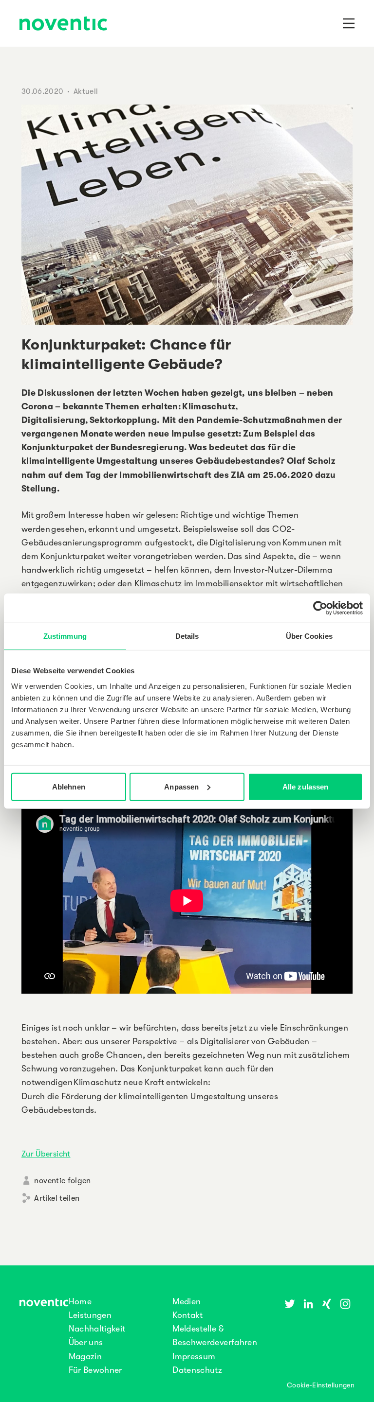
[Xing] (327, 1304)
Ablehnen (68, 786)
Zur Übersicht (46, 1153)
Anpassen (181, 786)
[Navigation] (348, 23)
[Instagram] (345, 1304)
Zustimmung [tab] (65, 636)
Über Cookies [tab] (309, 636)
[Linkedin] (308, 1304)
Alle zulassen (305, 786)
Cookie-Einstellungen (321, 1385)
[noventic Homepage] (63, 24)
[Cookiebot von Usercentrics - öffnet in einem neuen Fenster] (320, 608)
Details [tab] (187, 636)
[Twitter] (289, 1304)
